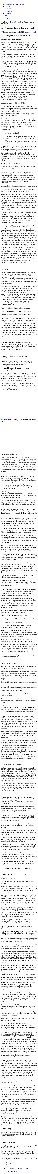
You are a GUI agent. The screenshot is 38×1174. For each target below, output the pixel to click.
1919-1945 (8, 8)
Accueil (7, 3)
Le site (10, 1168)
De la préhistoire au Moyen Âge (14, 4)
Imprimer (28, 32)
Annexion (8, 10)
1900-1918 (8, 6)
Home (11, 22)
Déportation (8, 11)
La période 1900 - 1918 (20, 1168)
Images (7, 17)
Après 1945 (8, 15)
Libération (8, 13)
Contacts (7, 18)
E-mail (34, 32)
